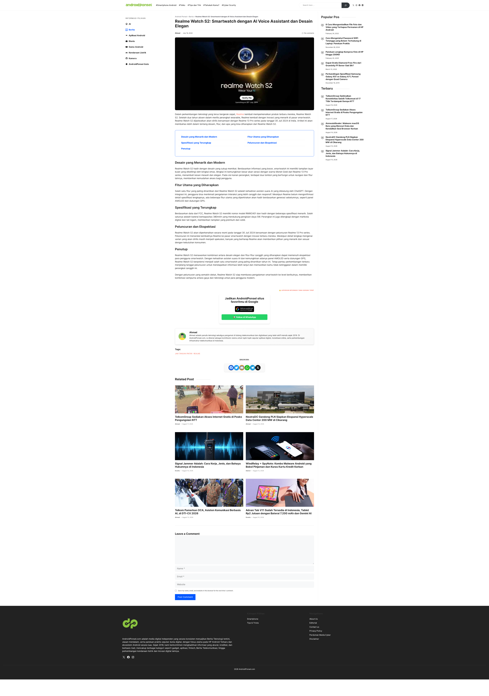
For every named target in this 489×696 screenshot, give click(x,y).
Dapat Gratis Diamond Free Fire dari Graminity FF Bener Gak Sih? (343, 64)
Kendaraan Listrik (137, 52)
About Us (313, 619)
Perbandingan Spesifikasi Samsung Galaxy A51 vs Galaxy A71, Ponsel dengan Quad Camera (343, 76)
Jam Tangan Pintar (183, 354)
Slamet (248, 471)
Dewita (177, 471)
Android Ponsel (181, 17)
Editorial (313, 623)
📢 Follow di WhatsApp (244, 317)
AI (130, 24)
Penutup (185, 148)
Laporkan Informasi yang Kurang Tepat (297, 290)
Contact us (314, 627)
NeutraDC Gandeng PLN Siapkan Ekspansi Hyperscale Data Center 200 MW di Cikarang (279, 418)
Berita (191, 17)
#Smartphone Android (166, 5)
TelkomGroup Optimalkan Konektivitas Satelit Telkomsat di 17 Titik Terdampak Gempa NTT (343, 99)
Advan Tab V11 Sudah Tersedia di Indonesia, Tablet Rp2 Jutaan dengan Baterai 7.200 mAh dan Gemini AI (279, 512)
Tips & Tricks (253, 623)
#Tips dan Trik (194, 5)
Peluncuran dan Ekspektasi (262, 142)
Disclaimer (314, 639)
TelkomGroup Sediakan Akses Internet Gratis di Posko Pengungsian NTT (344, 112)
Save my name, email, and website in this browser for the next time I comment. (205, 591)
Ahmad (177, 33)
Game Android (136, 47)
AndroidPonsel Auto (139, 64)
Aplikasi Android (137, 35)
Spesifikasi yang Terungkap (196, 142)
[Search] (346, 5)
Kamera (133, 58)
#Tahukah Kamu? (211, 5)
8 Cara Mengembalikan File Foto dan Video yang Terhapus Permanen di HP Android (344, 27)
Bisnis (132, 41)
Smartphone (252, 619)
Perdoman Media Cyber (320, 635)
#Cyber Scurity (229, 5)
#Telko (182, 5)
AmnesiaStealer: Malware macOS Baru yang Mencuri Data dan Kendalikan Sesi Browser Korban (342, 126)
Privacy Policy (315, 631)
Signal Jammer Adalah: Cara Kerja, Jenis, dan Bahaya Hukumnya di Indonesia (343, 153)
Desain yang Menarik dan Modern (199, 137)
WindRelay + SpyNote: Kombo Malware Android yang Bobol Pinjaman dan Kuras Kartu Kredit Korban (279, 465)
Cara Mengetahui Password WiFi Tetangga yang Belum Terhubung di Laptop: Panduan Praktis (343, 41)
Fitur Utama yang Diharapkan (263, 137)
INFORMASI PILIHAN (135, 18)
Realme (240, 114)
